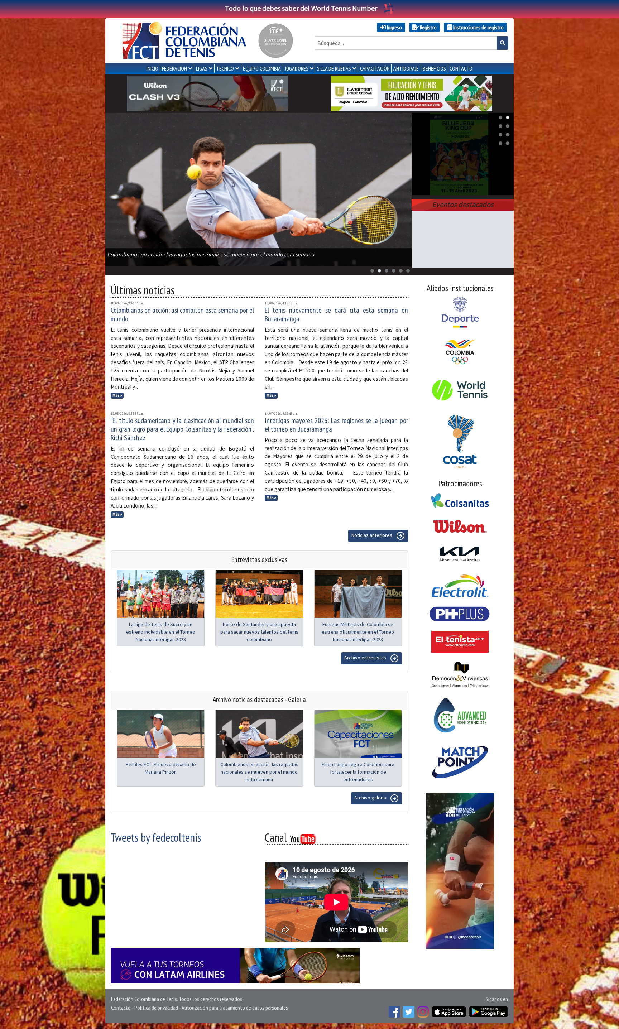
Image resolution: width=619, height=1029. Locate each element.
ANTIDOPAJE (406, 68)
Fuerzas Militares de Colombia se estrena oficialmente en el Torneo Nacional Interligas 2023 (358, 632)
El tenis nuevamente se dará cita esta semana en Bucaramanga (336, 314)
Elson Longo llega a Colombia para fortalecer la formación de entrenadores (358, 772)
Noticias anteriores (372, 535)
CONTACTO (461, 68)
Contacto (121, 1007)
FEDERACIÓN (174, 68)
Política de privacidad (156, 1007)
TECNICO (225, 68)
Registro (428, 27)
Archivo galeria (370, 797)
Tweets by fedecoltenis (156, 837)
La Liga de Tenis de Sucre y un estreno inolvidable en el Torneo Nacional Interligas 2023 (160, 632)
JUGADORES (296, 68)
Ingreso (394, 27)
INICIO (152, 68)
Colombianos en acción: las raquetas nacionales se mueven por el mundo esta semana (259, 772)
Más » (117, 395)
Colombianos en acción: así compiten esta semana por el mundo (182, 314)
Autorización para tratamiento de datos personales (235, 1007)
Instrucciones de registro (478, 27)
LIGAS (201, 68)
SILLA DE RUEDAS (334, 68)
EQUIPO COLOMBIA (262, 68)
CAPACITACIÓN (375, 68)
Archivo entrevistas (365, 657)
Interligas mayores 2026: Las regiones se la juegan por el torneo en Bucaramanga (336, 425)
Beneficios (434, 68)
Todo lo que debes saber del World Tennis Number (301, 8)
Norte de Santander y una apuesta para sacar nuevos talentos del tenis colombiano (259, 632)
